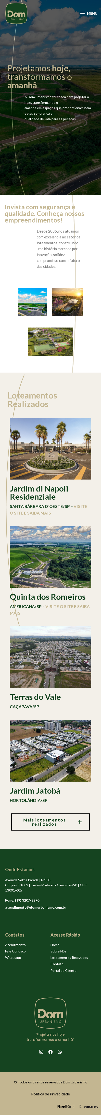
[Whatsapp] (60, 1052)
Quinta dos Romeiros (48, 596)
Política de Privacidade (50, 1094)
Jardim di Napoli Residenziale (39, 492)
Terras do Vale (35, 697)
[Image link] (65, 1105)
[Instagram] (41, 1052)
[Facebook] (50, 1052)
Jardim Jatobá (35, 790)
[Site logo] (16, 13)
